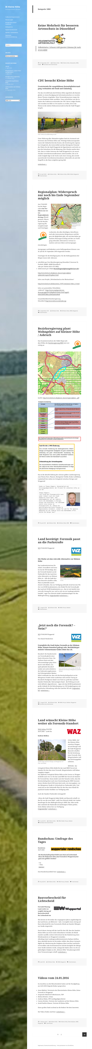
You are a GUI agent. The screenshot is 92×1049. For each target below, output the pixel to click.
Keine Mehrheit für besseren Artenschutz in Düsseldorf (58, 26)
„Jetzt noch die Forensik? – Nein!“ (56, 626)
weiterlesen (42, 164)
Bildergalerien (9, 27)
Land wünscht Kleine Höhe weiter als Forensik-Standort (58, 721)
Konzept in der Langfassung (12, 76)
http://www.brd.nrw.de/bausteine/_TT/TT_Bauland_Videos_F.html (59, 284)
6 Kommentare (75, 523)
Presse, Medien (66, 607)
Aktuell (7, 66)
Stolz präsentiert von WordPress (65, 1045)
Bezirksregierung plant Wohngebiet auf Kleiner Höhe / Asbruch (59, 332)
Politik (39, 64)
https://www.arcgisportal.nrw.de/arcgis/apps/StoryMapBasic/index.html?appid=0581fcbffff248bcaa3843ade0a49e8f (53, 292)
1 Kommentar (75, 881)
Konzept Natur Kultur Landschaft (11, 23)
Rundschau (41, 848)
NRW (77, 63)
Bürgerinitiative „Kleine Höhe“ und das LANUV (13, 71)
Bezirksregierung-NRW (55, 343)
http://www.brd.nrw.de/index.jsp (55, 301)
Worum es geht (9, 20)
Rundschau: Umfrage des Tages (55, 840)
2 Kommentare (43, 176)
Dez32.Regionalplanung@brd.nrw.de (66, 269)
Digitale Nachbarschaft (11, 29)
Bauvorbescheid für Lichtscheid (52, 899)
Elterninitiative (71, 1021)
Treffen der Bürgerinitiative (12, 17)
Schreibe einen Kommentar (50, 64)
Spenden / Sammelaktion (11, 32)
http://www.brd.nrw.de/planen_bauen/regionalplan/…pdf (61, 398)
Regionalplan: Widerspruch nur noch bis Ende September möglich (59, 195)
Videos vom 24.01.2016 (53, 978)
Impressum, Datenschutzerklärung (11, 36)
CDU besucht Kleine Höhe (56, 80)
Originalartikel (54, 595)
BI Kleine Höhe (12, 6)
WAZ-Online (42, 729)
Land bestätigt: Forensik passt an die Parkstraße (59, 540)
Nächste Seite (84, 1034)
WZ (39, 548)
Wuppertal (76, 174)
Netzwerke (72, 63)
